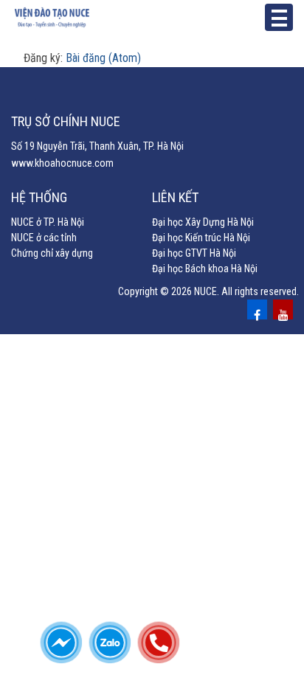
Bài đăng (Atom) (103, 58)
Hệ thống (39, 197)
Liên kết (175, 197)
